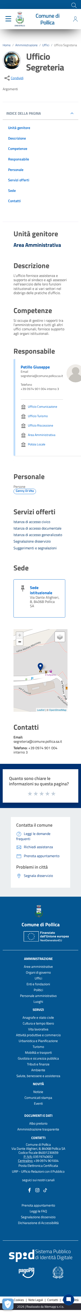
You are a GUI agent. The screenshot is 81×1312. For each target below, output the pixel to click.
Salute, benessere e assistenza (38, 1075)
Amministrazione (26, 45)
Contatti (38, 1137)
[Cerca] (73, 5)
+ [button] (19, 635)
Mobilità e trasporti (38, 1052)
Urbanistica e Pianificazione (38, 1040)
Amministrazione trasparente (38, 1129)
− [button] (19, 642)
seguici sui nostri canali (38, 1180)
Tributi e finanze (38, 1064)
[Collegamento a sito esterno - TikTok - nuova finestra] (45, 1189)
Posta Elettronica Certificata (38, 1165)
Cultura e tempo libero (38, 1023)
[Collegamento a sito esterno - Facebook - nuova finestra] (29, 1189)
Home (7, 45)
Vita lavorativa (38, 1029)
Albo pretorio (38, 1123)
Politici (38, 989)
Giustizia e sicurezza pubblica (38, 1058)
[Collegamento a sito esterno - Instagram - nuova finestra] (37, 1189)
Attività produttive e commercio (38, 1035)
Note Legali (35, 1300)
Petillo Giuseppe (35, 367)
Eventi (38, 1103)
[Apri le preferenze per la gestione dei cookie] (8, 1304)
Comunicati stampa (38, 1097)
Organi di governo (38, 972)
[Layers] (60, 637)
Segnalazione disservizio (38, 1217)
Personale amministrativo (38, 995)
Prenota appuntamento (38, 1205)
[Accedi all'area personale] (75, 19)
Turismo (38, 1046)
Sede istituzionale (41, 590)
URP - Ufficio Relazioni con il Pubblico (38, 1171)
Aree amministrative (38, 966)
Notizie (38, 1091)
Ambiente (38, 1070)
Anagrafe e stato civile (38, 1017)
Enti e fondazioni (38, 984)
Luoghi (38, 1001)
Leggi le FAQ (38, 1211)
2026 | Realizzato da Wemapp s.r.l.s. (40, 1307)
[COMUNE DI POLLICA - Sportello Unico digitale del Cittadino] (20, 18)
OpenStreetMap (57, 710)
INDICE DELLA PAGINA (23, 113)
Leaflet (41, 710)
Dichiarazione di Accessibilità (38, 1222)
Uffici (45, 45)
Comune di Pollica (47, 19)
